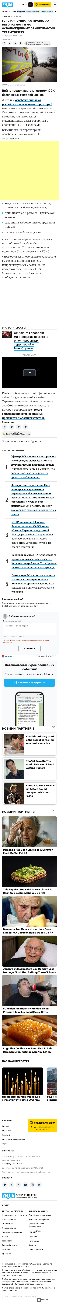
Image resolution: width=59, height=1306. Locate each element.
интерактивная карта (31, 405)
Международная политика (14, 1215)
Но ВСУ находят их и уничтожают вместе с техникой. (33, 583)
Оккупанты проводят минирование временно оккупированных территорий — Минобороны (31, 340)
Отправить (29, 648)
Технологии (7, 1241)
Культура (6, 1254)
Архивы (5, 1126)
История (33, 1237)
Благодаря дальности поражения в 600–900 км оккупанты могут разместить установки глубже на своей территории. (32, 534)
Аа (30, 5)
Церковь (6, 1249)
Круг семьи (34, 1241)
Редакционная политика (13, 1139)
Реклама (6, 1135)
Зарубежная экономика (40, 1215)
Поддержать (44, 5)
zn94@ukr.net (37, 1168)
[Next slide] (55, 11)
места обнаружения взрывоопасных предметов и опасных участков (23, 414)
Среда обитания (9, 1245)
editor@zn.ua (44, 1172)
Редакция (6, 1130)
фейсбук (34, 124)
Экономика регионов (12, 1232)
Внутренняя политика (12, 1211)
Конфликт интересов (39, 1219)
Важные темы (9, 12)
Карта (5, 1144)
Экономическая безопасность (36, 1225)
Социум (32, 1232)
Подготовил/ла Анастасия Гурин (19, 441)
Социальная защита (38, 1211)
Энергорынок (8, 1224)
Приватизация (9, 1228)
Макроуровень (9, 1219)
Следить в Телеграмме (31, 682)
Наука (5, 1236)
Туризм (32, 1245)
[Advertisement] (29, 170)
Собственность (36, 1249)
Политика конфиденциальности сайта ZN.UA (19, 1297)
